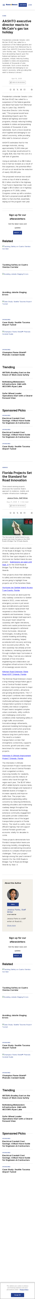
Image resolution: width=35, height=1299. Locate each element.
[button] (3, 4)
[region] (17, 1291)
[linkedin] (14, 90)
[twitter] (17, 90)
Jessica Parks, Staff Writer (17, 498)
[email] (24, 90)
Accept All (17, 1295)
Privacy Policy (24, 1289)
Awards (5, 467)
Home (4, 16)
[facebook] (10, 90)
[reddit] (21, 90)
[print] (32, 90)
